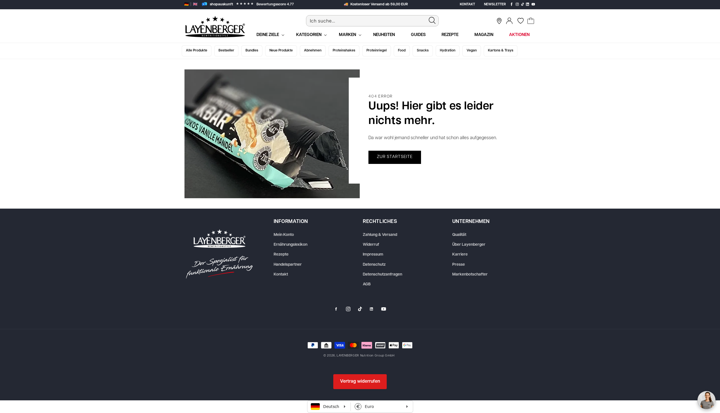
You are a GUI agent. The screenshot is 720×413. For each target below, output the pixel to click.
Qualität (459, 235)
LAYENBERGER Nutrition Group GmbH (365, 355)
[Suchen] (432, 20)
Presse (458, 265)
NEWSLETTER (495, 4)
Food (402, 50)
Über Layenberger (468, 245)
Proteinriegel (376, 50)
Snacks (423, 50)
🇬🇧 (195, 4)
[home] (219, 254)
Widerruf (371, 245)
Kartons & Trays (500, 50)
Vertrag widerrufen (360, 381)
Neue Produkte (281, 50)
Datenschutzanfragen (382, 274)
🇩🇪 (186, 4)
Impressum (373, 254)
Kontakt (281, 274)
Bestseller (226, 50)
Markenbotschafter (470, 274)
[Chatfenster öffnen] (707, 400)
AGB (367, 284)
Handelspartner (288, 265)
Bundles (252, 50)
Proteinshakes (344, 50)
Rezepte (281, 254)
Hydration (447, 50)
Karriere (460, 254)
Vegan (472, 50)
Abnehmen (312, 50)
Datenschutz (374, 265)
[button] (531, 21)
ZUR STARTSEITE (395, 157)
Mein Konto (284, 235)
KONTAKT (467, 4)
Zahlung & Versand (380, 235)
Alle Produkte (196, 50)
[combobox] (372, 20)
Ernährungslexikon (290, 245)
